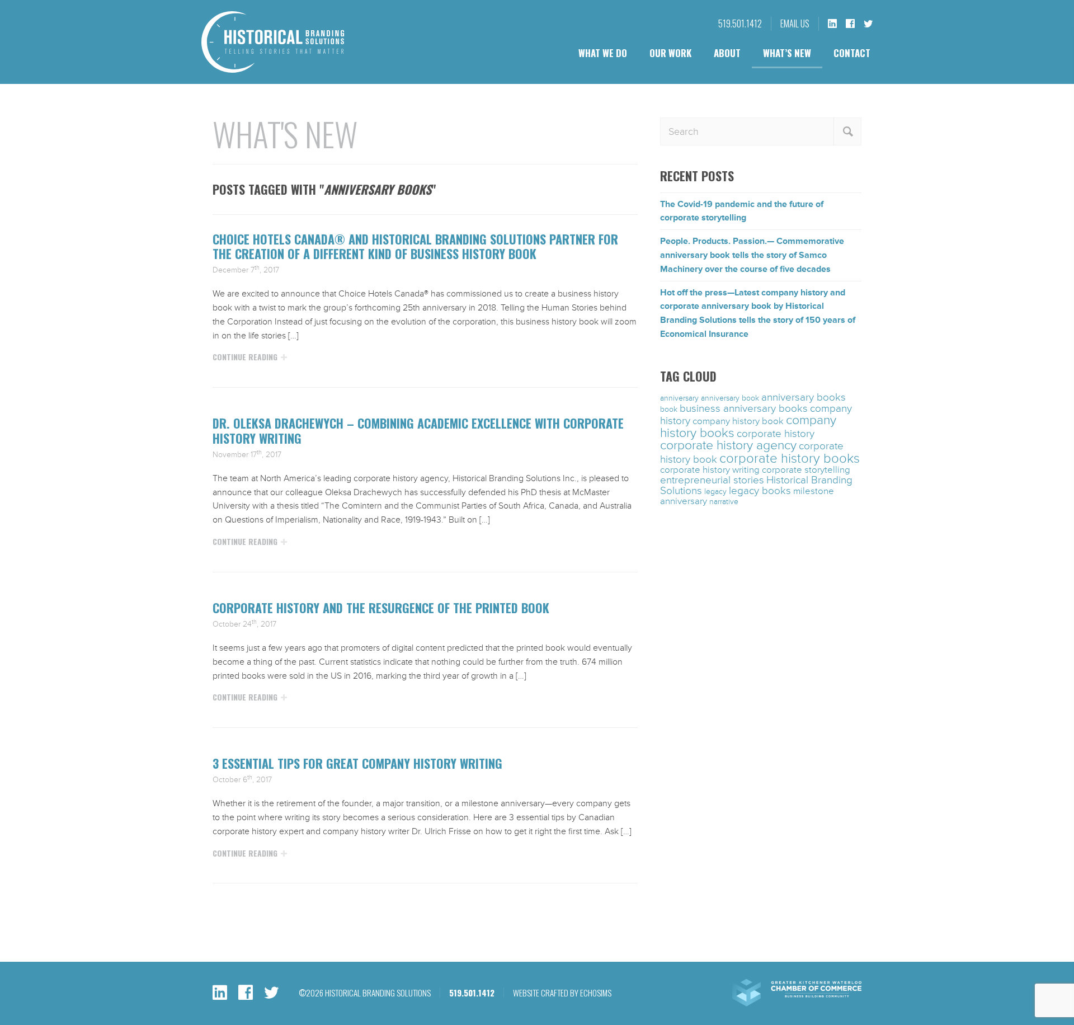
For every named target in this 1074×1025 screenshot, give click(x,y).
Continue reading (245, 357)
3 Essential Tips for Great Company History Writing (357, 763)
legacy (715, 491)
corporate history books (789, 458)
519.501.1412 (740, 23)
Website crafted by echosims (562, 992)
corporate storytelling (806, 470)
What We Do (602, 53)
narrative (723, 501)
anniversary (679, 398)
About (727, 53)
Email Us (794, 23)
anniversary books (803, 397)
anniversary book (730, 398)
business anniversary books (744, 408)
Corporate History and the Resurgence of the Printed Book (381, 608)
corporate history (775, 433)
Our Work (670, 53)
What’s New (787, 53)
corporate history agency (728, 445)
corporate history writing (710, 470)
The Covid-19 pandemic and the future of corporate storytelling (741, 211)
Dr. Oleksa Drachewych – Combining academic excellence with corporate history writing (418, 430)
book (668, 409)
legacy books (760, 490)
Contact (851, 53)
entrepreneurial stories (712, 480)
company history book (738, 421)
